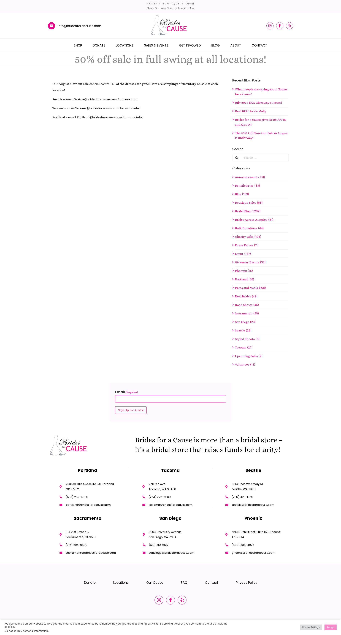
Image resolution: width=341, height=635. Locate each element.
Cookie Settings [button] (311, 627)
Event (239, 253)
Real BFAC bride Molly (250, 111)
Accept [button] (330, 627)
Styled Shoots (245, 339)
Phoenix (241, 270)
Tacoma (240, 347)
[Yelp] (289, 25)
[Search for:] (264, 157)
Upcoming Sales (246, 356)
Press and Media (246, 288)
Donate (99, 45)
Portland (241, 279)
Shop (78, 45)
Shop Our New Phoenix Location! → (170, 8)
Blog (215, 45)
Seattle (240, 330)
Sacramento (243, 313)
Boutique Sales (245, 202)
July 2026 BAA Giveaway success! (258, 102)
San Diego (242, 322)
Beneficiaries (244, 185)
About (235, 45)
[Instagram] (270, 25)
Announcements (247, 177)
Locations (124, 45)
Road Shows (243, 305)
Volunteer (242, 364)
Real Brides (243, 296)
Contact (259, 45)
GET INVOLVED (190, 45)
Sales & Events (156, 45)
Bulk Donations (246, 228)
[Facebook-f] (279, 25)
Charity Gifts (244, 236)
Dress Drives (244, 245)
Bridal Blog (242, 211)
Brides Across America (251, 219)
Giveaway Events (247, 262)
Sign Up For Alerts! (131, 410)
